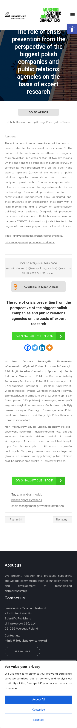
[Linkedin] (42, 347)
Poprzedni (15, 520)
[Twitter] (35, 347)
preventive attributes (42, 242)
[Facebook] (27, 347)
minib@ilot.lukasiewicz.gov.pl (26, 640)
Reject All (38, 720)
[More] (49, 347)
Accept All (38, 700)
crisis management (16, 242)
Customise (38, 710)
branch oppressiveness (48, 235)
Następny (62, 520)
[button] (72, 29)
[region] (38, 694)
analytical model (23, 235)
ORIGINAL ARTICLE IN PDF (34, 336)
